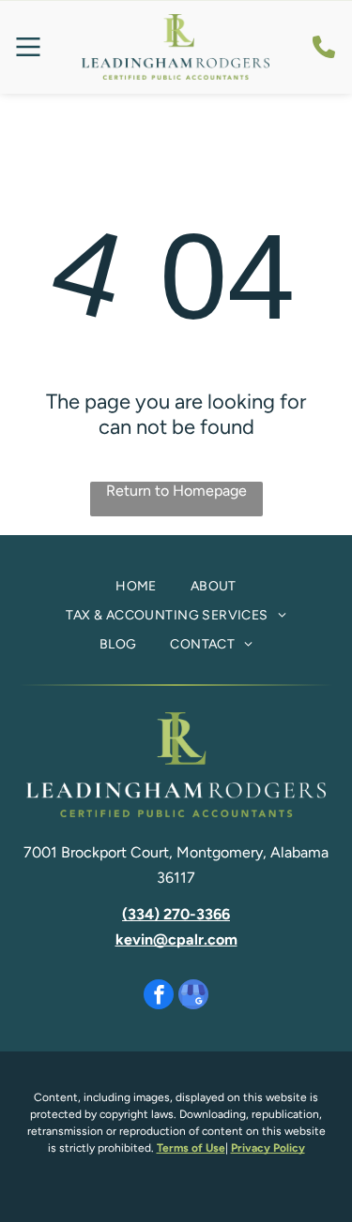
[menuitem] (136, 587)
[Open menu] (28, 47)
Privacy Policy (268, 1148)
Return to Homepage (176, 490)
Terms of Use (191, 1148)
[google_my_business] (193, 996)
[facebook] (159, 996)
